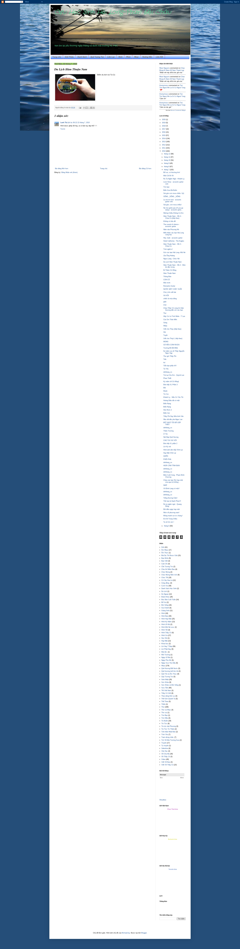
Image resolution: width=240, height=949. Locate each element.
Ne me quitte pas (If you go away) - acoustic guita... (173, 209)
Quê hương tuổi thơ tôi (169, 671)
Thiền (163, 704)
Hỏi (164, 332)
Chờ (164, 305)
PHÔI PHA (167, 459)
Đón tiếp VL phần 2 (170, 443)
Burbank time (172, 839)
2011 (164, 148)
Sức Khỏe (165, 682)
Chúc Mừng (165, 572)
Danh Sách (82, 57)
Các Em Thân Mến (170, 319)
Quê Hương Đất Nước (169, 668)
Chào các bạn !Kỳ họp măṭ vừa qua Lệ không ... (173, 481)
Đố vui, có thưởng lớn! (171, 172)
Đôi (164, 388)
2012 (164, 145)
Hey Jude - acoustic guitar (172, 238)
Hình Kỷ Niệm (166, 622)
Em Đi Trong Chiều (170, 519)
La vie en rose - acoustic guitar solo (172, 201)
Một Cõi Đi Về (168, 176)
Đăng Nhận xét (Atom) (69, 172)
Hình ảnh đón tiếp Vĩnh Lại (173, 450)
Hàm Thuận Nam (169, 273)
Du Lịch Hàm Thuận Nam (172, 262)
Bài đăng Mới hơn (61, 168)
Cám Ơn (164, 564)
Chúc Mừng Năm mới (169, 575)
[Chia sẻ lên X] (89, 107)
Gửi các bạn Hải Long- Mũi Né (174, 252)
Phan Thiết (167, 378)
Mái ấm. (164, 652)
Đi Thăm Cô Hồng (169, 270)
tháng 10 (167, 160)
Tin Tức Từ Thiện (167, 729)
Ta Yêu (165, 369)
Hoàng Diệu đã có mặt (171, 400)
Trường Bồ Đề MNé (170, 348)
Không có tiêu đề (169, 221)
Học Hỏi (164, 638)
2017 (164, 129)
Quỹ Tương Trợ (97, 57)
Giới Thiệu (69, 57)
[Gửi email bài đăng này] (84, 107)
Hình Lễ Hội (165, 624)
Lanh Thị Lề (65, 122)
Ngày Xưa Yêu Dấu (168, 663)
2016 (164, 132)
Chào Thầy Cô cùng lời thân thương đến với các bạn (173, 309)
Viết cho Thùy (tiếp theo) (172, 329)
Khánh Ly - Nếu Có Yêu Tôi (173, 397)
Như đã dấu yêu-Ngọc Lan (172, 419)
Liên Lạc (111, 57)
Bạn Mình (164, 558)
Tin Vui (165, 394)
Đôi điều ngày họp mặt (171, 509)
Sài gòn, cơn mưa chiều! (172, 205)
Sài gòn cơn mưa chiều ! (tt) (173, 193)
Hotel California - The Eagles (173, 241)
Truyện (163, 743)
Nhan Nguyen (164, 68)
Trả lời (62, 129)
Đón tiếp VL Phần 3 (170, 385)
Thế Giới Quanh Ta (168, 699)
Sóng (165, 323)
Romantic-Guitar (169, 286)
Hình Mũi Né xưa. (167, 627)
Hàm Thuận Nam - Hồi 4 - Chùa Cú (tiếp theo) (172, 217)
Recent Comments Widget (178, 110)
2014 (164, 138)
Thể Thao (164, 701)
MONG (165, 342)
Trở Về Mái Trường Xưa (170, 740)
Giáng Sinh (165, 610)
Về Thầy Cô (165, 756)
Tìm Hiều (164, 718)
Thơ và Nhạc (166, 710)
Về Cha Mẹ (165, 754)
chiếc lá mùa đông (170, 299)
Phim (128, 57)
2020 (164, 119)
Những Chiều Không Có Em (173, 213)
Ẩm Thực (164, 553)
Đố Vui (163, 602)
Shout (161, 800)
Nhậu (165, 326)
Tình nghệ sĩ (167, 249)
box (165, 800)
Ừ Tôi (165, 434)
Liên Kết (159, 57)
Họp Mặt (164, 641)
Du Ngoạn (164, 594)
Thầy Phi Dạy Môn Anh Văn (173, 416)
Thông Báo (167, 276)
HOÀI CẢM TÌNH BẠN (171, 465)
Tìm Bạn (164, 715)
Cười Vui (164, 586)
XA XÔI (166, 295)
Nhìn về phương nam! (171, 512)
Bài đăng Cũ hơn (145, 168)
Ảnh (162, 547)
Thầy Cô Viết (166, 693)
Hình (120, 57)
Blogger (144, 933)
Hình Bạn (164, 616)
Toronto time (172, 869)
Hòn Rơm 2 (167, 410)
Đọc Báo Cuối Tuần (168, 599)
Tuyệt (165, 335)
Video (163, 759)
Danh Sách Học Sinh (168, 588)
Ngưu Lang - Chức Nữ (171, 259)
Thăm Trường (168, 431)
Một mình (166, 283)
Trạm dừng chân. (167, 737)
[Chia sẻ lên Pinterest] (93, 107)
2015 (164, 135)
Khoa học (164, 644)
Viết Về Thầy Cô (167, 765)
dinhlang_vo (167, 372)
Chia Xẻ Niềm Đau (168, 569)
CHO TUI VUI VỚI (170, 440)
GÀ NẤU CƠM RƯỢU (171, 345)
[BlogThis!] (86, 107)
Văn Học (164, 751)
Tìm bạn (166, 187)
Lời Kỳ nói (167, 447)
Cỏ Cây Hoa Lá (166, 580)
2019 (164, 123)
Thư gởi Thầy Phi (169, 356)
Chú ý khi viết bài (169, 292)
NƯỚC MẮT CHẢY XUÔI (172, 289)
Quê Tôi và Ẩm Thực (169, 674)
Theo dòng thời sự (168, 696)
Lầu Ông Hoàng (169, 255)
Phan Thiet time (172, 809)
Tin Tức (164, 723)
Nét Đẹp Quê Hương (170, 437)
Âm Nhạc (164, 550)
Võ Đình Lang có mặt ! (171, 488)
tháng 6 (167, 526)
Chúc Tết (164, 577)
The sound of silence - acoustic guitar (171, 225)
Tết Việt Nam (166, 690)
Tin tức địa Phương (168, 726)
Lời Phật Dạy (166, 649)
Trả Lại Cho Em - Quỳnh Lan (173, 375)
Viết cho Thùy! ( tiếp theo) (172, 338)
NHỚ (165, 485)
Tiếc (164, 359)
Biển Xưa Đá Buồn (170, 190)
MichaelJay (126, 933)
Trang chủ (56, 57)
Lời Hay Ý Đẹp (166, 646)
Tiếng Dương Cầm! (170, 498)
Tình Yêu (164, 734)
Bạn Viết (164, 561)
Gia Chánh (165, 608)
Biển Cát (166, 413)
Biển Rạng (167, 403)
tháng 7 (167, 170)
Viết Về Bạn (165, 762)
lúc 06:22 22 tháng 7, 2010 (80, 122)
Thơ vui (164, 712)
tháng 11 (167, 157)
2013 (164, 142)
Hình (163, 613)
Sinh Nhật (164, 679)
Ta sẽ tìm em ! (168, 522)
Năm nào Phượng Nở (171, 229)
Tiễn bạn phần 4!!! (169, 366)
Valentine (164, 748)
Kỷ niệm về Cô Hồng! (171, 381)
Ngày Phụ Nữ (166, 660)
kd (164, 362)
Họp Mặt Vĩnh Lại (169, 453)
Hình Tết (164, 630)
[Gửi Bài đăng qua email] (80, 107)
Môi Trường (165, 655)
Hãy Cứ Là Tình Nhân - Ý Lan (174, 316)
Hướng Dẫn (147, 57)
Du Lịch (164, 591)
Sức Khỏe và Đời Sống (169, 685)
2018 (164, 126)
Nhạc (136, 57)
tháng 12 (167, 154)
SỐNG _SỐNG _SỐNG (171, 196)
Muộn (165, 391)
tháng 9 (167, 163)
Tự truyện (164, 746)
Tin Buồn (164, 721)
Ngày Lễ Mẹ (165, 657)
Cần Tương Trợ (167, 566)
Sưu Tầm (164, 688)
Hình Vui (164, 635)
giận (164, 302)
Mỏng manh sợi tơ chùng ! (173, 516)
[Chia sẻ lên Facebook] (91, 107)
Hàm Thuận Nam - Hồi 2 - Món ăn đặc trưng (174, 266)
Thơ (164, 313)
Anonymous (163, 85)
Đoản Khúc (165, 597)
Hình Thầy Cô (166, 633)
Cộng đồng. (165, 583)
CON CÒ (166, 280)
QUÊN (165, 456)
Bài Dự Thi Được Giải (169, 555)
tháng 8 (167, 166)
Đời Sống (164, 605)
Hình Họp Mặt (166, 619)
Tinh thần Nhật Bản (168, 732)
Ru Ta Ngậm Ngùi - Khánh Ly (173, 179)
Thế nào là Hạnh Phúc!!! (172, 501)
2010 (164, 151)
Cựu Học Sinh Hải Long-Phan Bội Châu (112, 12)
